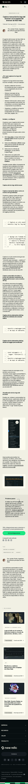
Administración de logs (14, 13)
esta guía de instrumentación (12, 173)
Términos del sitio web (5, 774)
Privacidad (20, 772)
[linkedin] (4, 759)
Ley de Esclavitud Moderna (6, 776)
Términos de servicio (5, 772)
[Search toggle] (21, 2)
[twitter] (12, 759)
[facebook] (19, 759)
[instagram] (23, 759)
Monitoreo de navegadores (8, 549)
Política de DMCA (13, 772)
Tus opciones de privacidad (16, 774)
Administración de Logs (8, 552)
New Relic (11, 137)
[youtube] (8, 759)
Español (4, 778)
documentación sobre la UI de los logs (13, 466)
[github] (15, 759)
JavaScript (18, 552)
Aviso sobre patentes (17, 776)
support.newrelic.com (12, 582)
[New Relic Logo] (6, 2)
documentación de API (16, 266)
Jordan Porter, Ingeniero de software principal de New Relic (16, 30)
